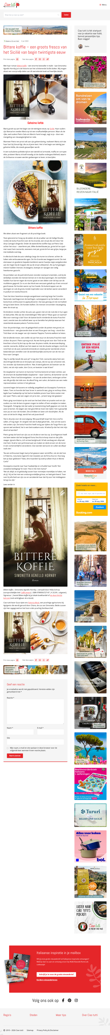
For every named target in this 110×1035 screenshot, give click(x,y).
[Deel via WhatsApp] (43, 59)
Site (8, 738)
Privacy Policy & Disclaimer (48, 1030)
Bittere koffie (22, 66)
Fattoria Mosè (33, 602)
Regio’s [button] (7, 1015)
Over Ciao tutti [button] (90, 1015)
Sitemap (30, 1030)
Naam (10, 728)
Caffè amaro (25, 592)
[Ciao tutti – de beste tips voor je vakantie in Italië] (11, 5)
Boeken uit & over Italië (12, 41)
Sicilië (52, 129)
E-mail (40, 728)
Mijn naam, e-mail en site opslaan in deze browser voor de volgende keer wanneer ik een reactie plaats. (33, 749)
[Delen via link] (47, 59)
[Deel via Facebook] (36, 59)
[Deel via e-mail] (40, 59)
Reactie (10, 698)
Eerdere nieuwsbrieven (47, 980)
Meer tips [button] (61, 1015)
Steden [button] (33, 1015)
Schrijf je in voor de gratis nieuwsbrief (56, 974)
